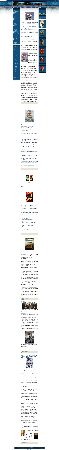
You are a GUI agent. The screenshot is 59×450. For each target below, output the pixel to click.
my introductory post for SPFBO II (25, 309)
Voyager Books (15, 41)
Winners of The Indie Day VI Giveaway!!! (17, 67)
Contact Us (40, 18)
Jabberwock (15, 22)
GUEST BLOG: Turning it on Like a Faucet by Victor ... (17, 68)
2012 (14, 75)
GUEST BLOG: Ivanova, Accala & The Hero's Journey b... (17, 66)
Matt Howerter (28, 350)
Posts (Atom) (25, 446)
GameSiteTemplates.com (30, 449)
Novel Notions (15, 25)
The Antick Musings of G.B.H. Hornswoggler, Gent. (16, 33)
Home (29, 445)
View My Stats (14, 80)
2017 (14, 52)
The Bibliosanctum (15, 35)
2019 (14, 51)
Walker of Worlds (15, 42)
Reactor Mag (15, 28)
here (31, 36)
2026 (14, 46)
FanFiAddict (15, 16)
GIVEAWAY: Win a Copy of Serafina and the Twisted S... (17, 61)
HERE (42, 27)
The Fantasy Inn (15, 36)
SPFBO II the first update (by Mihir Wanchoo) (17, 64)
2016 (14, 53)
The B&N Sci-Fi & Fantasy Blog (17, 34)
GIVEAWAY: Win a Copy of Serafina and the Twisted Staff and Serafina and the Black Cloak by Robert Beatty (29, 172)
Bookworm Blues (15, 12)
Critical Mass (15, 14)
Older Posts (37, 445)
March (15, 71)
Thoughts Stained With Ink (16, 40)
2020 (14, 50)
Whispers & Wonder (15, 43)
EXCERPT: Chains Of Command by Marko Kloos (17, 63)
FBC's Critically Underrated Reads (41, 11)
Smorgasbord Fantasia (16, 31)
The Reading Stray (15, 38)
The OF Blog (15, 37)
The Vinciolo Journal (15, 39)
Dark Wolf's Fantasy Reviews (16, 15)
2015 (14, 73)
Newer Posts (22, 445)
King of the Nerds (15, 23)
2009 (14, 77)
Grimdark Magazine (15, 20)
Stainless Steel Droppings (16, 32)
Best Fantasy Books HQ (16, 11)
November (15, 54)
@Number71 (15, 10)
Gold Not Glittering (15, 19)
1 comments (23, 299)
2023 (14, 48)
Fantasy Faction (15, 18)
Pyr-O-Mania (15, 27)
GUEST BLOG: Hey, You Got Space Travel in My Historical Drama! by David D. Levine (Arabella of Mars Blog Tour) (29, 10)
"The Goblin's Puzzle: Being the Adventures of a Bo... (17, 60)
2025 (14, 47)
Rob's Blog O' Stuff (15, 29)
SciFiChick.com (15, 30)
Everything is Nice (15, 15)
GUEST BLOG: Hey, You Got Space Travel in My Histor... (17, 59)
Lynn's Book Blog (15, 24)
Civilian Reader (15, 13)
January (15, 72)
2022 (14, 49)
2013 (14, 74)
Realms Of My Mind (15, 28)
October (15, 55)
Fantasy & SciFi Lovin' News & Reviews (16, 17)
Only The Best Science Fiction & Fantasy (17, 26)
